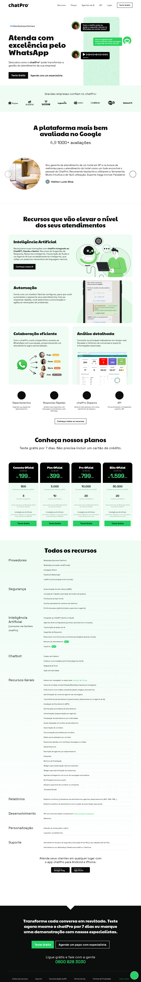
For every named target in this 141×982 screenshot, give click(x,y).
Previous (8, 174)
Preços (74, 5)
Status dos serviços (20, 979)
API (100, 5)
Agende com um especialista (47, 75)
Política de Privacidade (102, 979)
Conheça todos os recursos (70, 421)
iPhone (84, 680)
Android (76, 680)
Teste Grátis (124, 5)
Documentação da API (57, 979)
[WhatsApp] (134, 975)
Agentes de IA (88, 5)
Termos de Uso (79, 979)
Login (109, 5)
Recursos (61, 5)
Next (133, 174)
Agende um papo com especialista (82, 944)
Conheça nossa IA (24, 266)
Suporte (38, 979)
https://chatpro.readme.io (84, 814)
